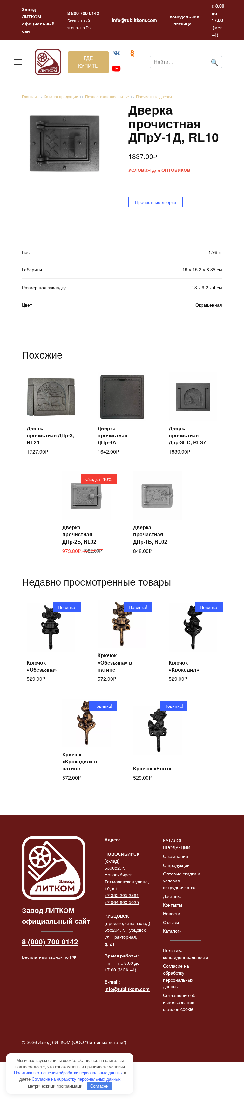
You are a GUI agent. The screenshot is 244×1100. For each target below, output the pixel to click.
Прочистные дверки (154, 96)
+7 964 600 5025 (122, 902)
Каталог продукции (61, 96)
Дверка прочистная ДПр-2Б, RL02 (79, 534)
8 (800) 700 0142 (50, 941)
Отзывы (171, 922)
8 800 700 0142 (83, 13)
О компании (175, 856)
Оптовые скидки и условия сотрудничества (181, 880)
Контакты (172, 904)
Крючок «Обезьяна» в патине (115, 662)
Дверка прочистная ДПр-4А (112, 435)
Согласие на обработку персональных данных (178, 976)
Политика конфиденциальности (185, 953)
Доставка (172, 896)
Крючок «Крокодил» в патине (79, 761)
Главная (29, 96)
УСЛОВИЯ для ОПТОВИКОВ (159, 170)
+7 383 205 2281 (122, 895)
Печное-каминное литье (107, 96)
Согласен (99, 1086)
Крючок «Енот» (152, 768)
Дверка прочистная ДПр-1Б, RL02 (150, 534)
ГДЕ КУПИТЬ (88, 61)
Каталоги (172, 930)
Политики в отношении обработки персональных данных (68, 1072)
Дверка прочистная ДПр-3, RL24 (50, 435)
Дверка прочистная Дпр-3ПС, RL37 (187, 435)
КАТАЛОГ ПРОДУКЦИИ (176, 844)
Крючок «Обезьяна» (42, 666)
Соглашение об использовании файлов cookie (179, 1002)
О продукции (176, 864)
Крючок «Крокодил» (184, 666)
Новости (171, 913)
